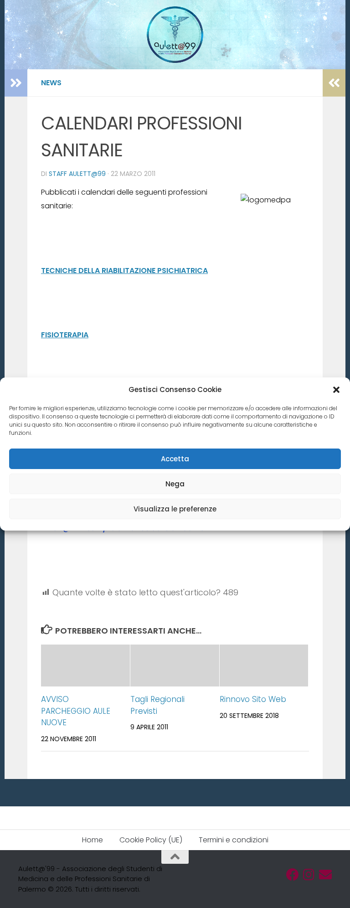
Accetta (175, 459)
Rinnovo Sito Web (253, 699)
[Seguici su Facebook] (292, 874)
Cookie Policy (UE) (150, 840)
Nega (175, 484)
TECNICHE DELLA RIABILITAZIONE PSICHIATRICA (124, 270)
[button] (336, 389)
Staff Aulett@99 (77, 173)
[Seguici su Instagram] (309, 874)
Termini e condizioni (233, 840)
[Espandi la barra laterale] (16, 83)
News (51, 82)
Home (92, 840)
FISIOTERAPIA (64, 335)
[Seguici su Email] (325, 874)
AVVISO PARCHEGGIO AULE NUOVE (75, 711)
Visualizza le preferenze (175, 509)
